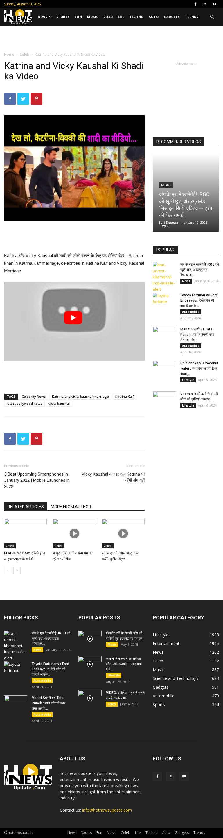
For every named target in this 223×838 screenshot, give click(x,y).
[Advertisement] (111, 38)
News (42, 17)
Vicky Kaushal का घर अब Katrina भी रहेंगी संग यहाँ (113, 477)
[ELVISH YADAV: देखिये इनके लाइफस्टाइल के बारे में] (25, 533)
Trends (191, 17)
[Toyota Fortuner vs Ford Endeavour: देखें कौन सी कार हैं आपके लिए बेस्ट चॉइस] (164, 301)
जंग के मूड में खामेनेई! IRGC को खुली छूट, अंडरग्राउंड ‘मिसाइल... (199, 269)
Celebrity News (34, 396)
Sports (63, 17)
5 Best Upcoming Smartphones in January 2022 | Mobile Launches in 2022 (37, 480)
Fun (78, 17)
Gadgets (172, 17)
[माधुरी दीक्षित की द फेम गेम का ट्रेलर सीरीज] (74, 533)
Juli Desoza (168, 222)
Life (121, 17)
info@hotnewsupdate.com (107, 810)
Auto (154, 17)
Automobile (190, 312)
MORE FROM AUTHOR (71, 506)
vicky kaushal (59, 403)
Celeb (108, 17)
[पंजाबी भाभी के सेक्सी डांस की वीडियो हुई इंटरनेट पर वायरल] (90, 639)
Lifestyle (188, 380)
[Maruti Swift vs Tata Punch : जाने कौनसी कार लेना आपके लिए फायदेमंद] (164, 335)
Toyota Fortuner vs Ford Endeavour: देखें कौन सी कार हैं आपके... (199, 300)
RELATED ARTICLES (26, 506)
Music (92, 17)
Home (9, 54)
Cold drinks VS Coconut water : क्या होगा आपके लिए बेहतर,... (199, 368)
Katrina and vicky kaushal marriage (80, 396)
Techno (136, 17)
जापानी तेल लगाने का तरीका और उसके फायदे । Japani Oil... (124, 664)
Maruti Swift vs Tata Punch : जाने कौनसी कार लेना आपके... (197, 334)
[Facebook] (195, 4)
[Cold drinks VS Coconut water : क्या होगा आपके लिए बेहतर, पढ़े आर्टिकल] (164, 369)
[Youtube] (214, 4)
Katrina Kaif (124, 396)
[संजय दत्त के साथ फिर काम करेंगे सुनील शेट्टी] (123, 533)
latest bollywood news (24, 403)
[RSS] (205, 4)
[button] (212, 17)
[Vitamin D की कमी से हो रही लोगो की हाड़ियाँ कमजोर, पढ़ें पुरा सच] (164, 399)
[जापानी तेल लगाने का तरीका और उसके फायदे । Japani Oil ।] (90, 664)
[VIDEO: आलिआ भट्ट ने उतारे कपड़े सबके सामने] (90, 698)
